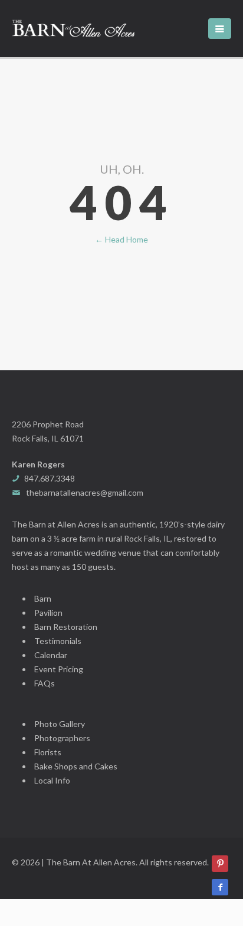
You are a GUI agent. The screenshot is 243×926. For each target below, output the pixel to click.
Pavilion (48, 613)
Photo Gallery (59, 724)
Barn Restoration (65, 627)
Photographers (62, 738)
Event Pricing (58, 669)
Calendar (50, 655)
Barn (42, 598)
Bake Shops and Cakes (75, 766)
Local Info (52, 780)
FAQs (44, 683)
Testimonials (57, 641)
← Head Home (121, 239)
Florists (47, 752)
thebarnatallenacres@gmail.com (84, 492)
